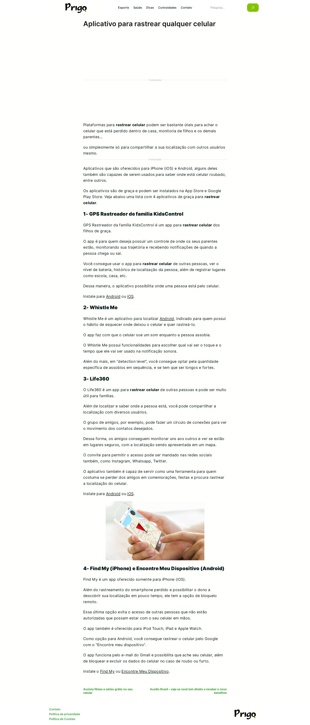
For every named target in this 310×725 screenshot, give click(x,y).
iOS (130, 296)
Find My (107, 671)
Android (113, 296)
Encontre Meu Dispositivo (145, 671)
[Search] (253, 7)
